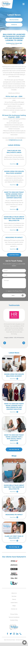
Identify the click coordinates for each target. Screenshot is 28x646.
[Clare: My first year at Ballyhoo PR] (14, 528)
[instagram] (14, 634)
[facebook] (7, 634)
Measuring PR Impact (14, 237)
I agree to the (14, 291)
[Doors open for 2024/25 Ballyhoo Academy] (14, 363)
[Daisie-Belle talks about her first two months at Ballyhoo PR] (14, 471)
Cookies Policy (14, 620)
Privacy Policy (18, 291)
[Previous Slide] (4, 342)
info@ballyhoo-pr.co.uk (15, 140)
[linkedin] (17, 634)
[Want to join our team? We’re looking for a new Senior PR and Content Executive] (14, 392)
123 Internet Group (20, 639)
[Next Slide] (23, 342)
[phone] (20, 634)
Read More (13, 164)
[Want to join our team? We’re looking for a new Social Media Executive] (14, 424)
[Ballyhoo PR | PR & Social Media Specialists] (6, 2)
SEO (7, 639)
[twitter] (11, 634)
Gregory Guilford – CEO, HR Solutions (14, 337)
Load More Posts (14, 254)
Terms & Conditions (14, 617)
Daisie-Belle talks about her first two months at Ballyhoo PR (14, 218)
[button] (24, 642)
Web (5, 639)
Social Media (12, 639)
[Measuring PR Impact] (14, 504)
